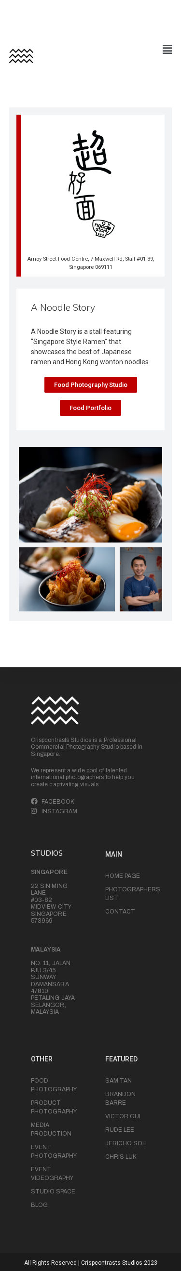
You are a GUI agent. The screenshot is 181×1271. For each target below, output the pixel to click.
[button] (90, 385)
